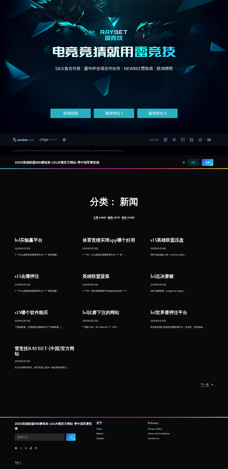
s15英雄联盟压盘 (167, 240)
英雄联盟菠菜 (96, 276)
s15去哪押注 (27, 276)
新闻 (114, 217)
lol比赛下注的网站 (101, 312)
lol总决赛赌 (162, 276)
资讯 (128, 217)
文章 (99, 217)
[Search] (71, 437)
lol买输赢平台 (28, 240)
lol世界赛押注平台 (168, 312)
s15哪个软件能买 (31, 312)
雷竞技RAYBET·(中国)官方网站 (44, 351)
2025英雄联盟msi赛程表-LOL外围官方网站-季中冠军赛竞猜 (57, 162)
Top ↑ (18, 462)
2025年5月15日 (22, 248)
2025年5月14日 (158, 248)
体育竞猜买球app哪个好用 (109, 240)
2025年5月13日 (22, 320)
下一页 (207, 384)
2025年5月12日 (158, 320)
